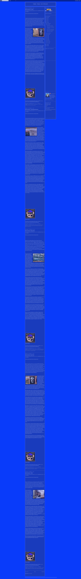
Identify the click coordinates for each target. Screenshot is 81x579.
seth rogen (41, 568)
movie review (36, 225)
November (48, 23)
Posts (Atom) (30, 573)
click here (41, 100)
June (47, 36)
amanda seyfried (30, 104)
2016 (46, 18)
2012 (46, 21)
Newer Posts (26, 571)
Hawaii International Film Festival (29, 242)
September (48, 33)
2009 (46, 45)
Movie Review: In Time (29, 9)
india (27, 225)
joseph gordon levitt (28, 568)
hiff (25, 225)
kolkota (30, 225)
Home (35, 571)
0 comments (38, 103)
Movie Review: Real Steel (29, 354)
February (48, 41)
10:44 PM (35, 566)
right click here (36, 10)
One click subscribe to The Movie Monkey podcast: (49, 108)
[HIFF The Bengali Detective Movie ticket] (31, 135)
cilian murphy (35, 104)
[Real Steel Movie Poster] (31, 384)
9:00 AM (35, 103)
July (47, 35)
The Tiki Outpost (40, 4)
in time (39, 104)
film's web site (27, 314)
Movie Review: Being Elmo (30, 230)
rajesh (39, 225)
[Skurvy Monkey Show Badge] (30, 461)
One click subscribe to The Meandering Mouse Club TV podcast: (50, 110)
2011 (46, 22)
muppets (29, 350)
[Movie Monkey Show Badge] (30, 97)
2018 (46, 17)
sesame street (33, 350)
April (47, 39)
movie (32, 225)
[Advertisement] (49, 76)
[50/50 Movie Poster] (39, 498)
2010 (46, 44)
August (48, 34)
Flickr (46, 106)
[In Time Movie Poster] (39, 36)
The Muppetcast (39, 247)
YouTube (46, 105)
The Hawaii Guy (53, 93)
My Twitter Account (47, 104)
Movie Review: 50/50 (29, 473)
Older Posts (43, 571)
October (48, 24)
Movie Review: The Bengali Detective (31, 109)
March (48, 40)
